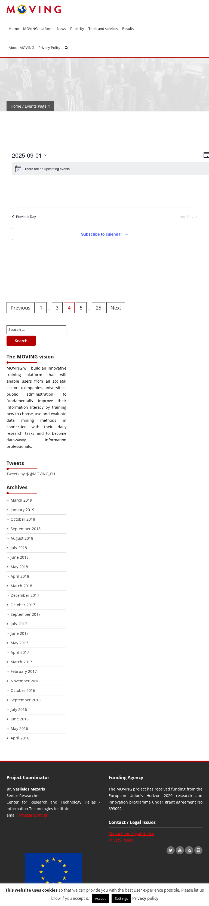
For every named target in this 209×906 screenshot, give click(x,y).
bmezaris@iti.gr (33, 815)
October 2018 (23, 519)
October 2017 (23, 604)
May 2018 (19, 566)
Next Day (186, 216)
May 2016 (19, 728)
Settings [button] (121, 898)
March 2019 (21, 500)
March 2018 (21, 585)
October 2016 (23, 690)
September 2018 (26, 528)
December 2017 (25, 595)
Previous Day (26, 216)
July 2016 (19, 709)
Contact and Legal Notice (131, 833)
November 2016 (25, 680)
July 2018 (19, 547)
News (61, 28)
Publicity (77, 28)
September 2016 (26, 699)
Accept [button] (100, 898)
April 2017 (20, 652)
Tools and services (103, 28)
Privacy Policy (49, 47)
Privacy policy (145, 898)
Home (14, 28)
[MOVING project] (36, 9)
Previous (20, 307)
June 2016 (20, 718)
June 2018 (20, 557)
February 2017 (24, 671)
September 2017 (26, 614)
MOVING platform (38, 28)
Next (115, 307)
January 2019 (22, 509)
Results (128, 28)
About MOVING (21, 47)
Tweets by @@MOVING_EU (31, 473)
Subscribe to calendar (101, 234)
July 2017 (19, 623)
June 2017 (20, 633)
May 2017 (19, 642)
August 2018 (22, 538)
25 (98, 307)
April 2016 (20, 738)
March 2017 (21, 661)
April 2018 (20, 576)
